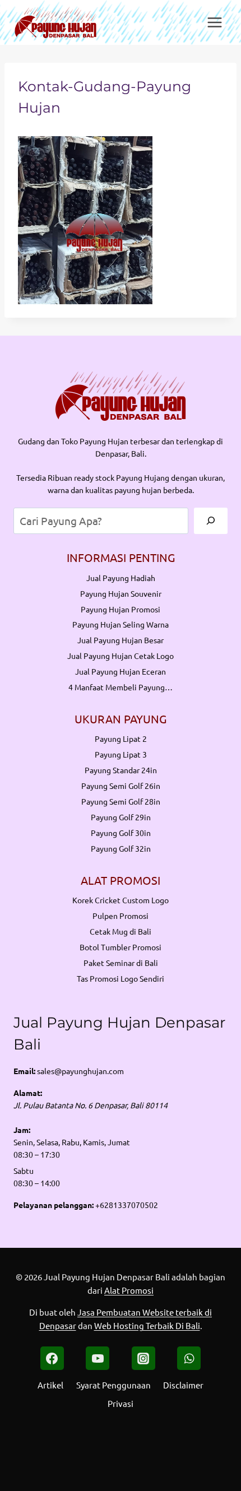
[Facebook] (52, 1358)
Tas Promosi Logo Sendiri (120, 978)
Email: (24, 1071)
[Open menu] (214, 22)
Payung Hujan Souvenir (120, 593)
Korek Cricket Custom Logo (120, 900)
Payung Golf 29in (121, 817)
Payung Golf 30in (121, 833)
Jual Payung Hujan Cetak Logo (120, 656)
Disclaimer (183, 1384)
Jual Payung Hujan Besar (120, 640)
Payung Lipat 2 (121, 738)
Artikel (50, 1384)
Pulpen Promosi (120, 916)
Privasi (120, 1403)
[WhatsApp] (189, 1358)
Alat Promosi (129, 1290)
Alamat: (27, 1093)
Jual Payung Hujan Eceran (120, 671)
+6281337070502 (126, 1205)
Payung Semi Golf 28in (120, 801)
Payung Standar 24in (121, 770)
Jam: (21, 1130)
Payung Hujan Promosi (120, 609)
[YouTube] (97, 1358)
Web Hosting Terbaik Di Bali (147, 1325)
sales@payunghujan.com (80, 1071)
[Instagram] (143, 1358)
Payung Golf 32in (121, 848)
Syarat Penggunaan (113, 1384)
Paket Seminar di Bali (121, 963)
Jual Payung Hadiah (120, 578)
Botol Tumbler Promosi (120, 947)
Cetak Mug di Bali (120, 931)
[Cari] (211, 521)
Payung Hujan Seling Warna (120, 624)
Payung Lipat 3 (121, 754)
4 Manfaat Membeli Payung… (120, 687)
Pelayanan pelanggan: (53, 1205)
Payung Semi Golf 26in (120, 786)
